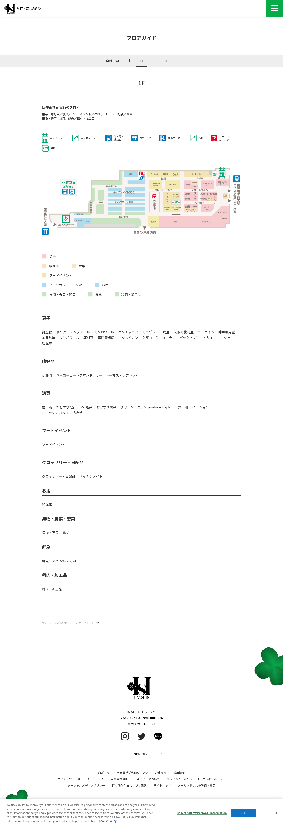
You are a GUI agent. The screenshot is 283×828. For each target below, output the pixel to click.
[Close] (276, 812)
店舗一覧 (104, 773)
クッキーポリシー (214, 779)
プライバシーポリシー (181, 779)
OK (243, 813)
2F (166, 60)
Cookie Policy (107, 821)
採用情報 (179, 773)
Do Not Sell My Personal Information (202, 813)
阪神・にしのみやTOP (54, 623)
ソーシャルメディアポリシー (86, 785)
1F (142, 60)
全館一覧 (112, 60)
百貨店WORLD (120, 779)
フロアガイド (81, 623)
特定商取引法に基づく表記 (129, 785)
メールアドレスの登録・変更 (196, 785)
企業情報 (160, 773)
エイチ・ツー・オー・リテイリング (80, 779)
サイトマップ (162, 785)
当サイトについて (148, 779)
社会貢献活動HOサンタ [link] (132, 773)
